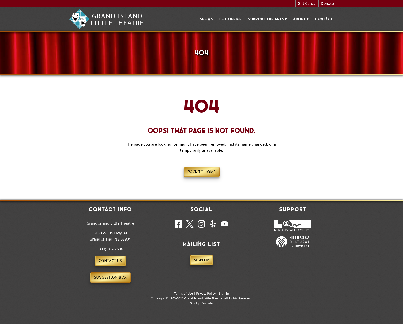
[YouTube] (224, 224)
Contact (324, 19)
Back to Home (202, 171)
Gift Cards (306, 3)
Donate (327, 3)
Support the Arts (266, 19)
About (299, 19)
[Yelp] (213, 224)
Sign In (224, 293)
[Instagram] (201, 224)
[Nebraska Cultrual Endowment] (292, 249)
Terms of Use (183, 293)
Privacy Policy (206, 293)
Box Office (230, 19)
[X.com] (190, 224)
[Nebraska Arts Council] (292, 233)
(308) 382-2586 (110, 249)
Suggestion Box (110, 277)
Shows (206, 19)
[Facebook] (178, 224)
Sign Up (201, 259)
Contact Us (110, 260)
